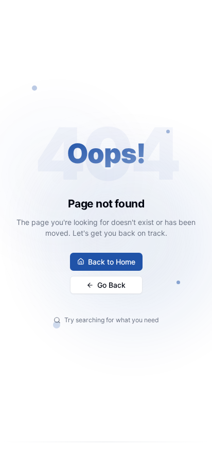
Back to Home (111, 261)
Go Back (111, 285)
